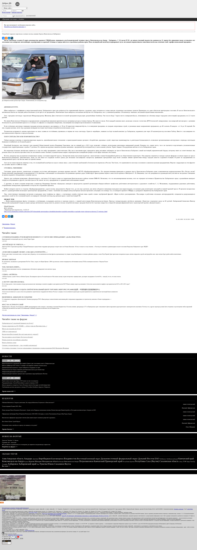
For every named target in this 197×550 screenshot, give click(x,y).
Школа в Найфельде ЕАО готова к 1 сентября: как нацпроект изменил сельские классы (24, 365)
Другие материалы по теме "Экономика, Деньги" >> (19, 315)
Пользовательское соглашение (8, 507)
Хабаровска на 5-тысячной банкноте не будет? (17, 323)
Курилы (31, 461)
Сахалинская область (169, 461)
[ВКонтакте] (3, 38)
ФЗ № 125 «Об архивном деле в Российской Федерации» (54, 513)
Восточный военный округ (88, 458)
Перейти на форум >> (9, 447)
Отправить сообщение (178, 509)
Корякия (26, 461)
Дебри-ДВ (6, 3)
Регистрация (6, 12)
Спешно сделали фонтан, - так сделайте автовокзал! (19, 345)
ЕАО (157, 458)
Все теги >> (6, 466)
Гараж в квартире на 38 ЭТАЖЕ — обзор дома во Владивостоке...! (24, 326)
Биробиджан (45, 458)
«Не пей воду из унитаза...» (13, 244)
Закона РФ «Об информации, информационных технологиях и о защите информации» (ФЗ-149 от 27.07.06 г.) (85, 515)
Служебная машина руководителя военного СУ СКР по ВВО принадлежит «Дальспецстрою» (41, 237)
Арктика (35, 459)
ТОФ (184, 461)
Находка (61, 461)
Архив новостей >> (9, 391)
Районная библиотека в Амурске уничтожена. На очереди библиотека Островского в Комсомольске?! (28, 402)
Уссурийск (4, 464)
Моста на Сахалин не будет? (11, 329)
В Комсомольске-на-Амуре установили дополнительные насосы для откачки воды (23, 369)
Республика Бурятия (129, 461)
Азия (4, 458)
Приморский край (113, 461)
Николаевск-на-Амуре (71, 461)
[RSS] (2, 503)
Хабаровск (13, 464)
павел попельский (189, 404)
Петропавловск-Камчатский (92, 461)
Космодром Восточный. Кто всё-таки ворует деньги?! (20, 334)
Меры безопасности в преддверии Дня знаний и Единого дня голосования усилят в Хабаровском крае (28, 363)
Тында (188, 461)
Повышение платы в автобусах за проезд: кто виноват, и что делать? (19, 425)
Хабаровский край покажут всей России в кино (14, 371)
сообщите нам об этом (29, 530)
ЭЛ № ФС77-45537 (33, 512)
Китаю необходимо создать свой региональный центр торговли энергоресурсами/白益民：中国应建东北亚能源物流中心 (51, 289)
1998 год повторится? (9, 331)
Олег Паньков (190, 427)
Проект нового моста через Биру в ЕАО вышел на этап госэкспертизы (20, 381)
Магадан (38, 461)
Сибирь (181, 461)
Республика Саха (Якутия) (147, 461)
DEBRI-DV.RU (19, 535)
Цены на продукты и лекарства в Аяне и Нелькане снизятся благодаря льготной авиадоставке (26, 385)
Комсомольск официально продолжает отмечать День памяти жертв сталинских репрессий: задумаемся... (29, 417)
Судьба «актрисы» (9, 274)
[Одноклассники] (6, 38)
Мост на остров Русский (12, 304)
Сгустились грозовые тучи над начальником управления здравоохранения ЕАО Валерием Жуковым (35, 348)
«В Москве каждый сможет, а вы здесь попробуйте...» (25, 252)
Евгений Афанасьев (188, 408)
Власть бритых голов (9, 342)
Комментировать (9, 228)
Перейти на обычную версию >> (15, 27)
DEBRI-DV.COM (11, 535)
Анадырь (28, 458)
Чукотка (43, 464)
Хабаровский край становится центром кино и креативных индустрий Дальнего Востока (24, 373)
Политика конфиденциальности (22, 507)
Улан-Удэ (192, 461)
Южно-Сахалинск (56, 464)
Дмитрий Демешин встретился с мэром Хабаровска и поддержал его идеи (21, 367)
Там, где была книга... (11, 267)
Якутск (67, 464)
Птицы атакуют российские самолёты (14, 340)
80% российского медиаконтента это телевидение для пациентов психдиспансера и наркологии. (26, 444)
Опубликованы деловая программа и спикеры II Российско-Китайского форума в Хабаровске (26, 387)
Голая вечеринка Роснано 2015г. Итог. (12, 406)
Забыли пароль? (17, 12)
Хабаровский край (27, 464)
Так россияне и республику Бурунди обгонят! (17, 337)
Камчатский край (186, 458)
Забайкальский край (172, 459)
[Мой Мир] (9, 38)
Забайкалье (163, 459)
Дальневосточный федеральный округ (119, 458)
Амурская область (15, 458)
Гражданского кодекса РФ (55, 514)
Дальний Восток (146, 458)
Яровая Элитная (9, 259)
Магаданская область (50, 461)
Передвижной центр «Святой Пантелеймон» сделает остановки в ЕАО (20, 383)
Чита (38, 464)
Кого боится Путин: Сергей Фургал (11, 421)
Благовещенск (57, 458)
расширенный (31, 15)
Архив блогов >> (8, 429)
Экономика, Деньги (8, 224)
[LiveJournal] (12, 38)
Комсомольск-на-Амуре (13, 461)
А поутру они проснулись (13, 282)
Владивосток (70, 458)
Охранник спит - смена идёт (9, 442)
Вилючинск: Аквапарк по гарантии (17, 297)
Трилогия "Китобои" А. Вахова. (10, 440)
